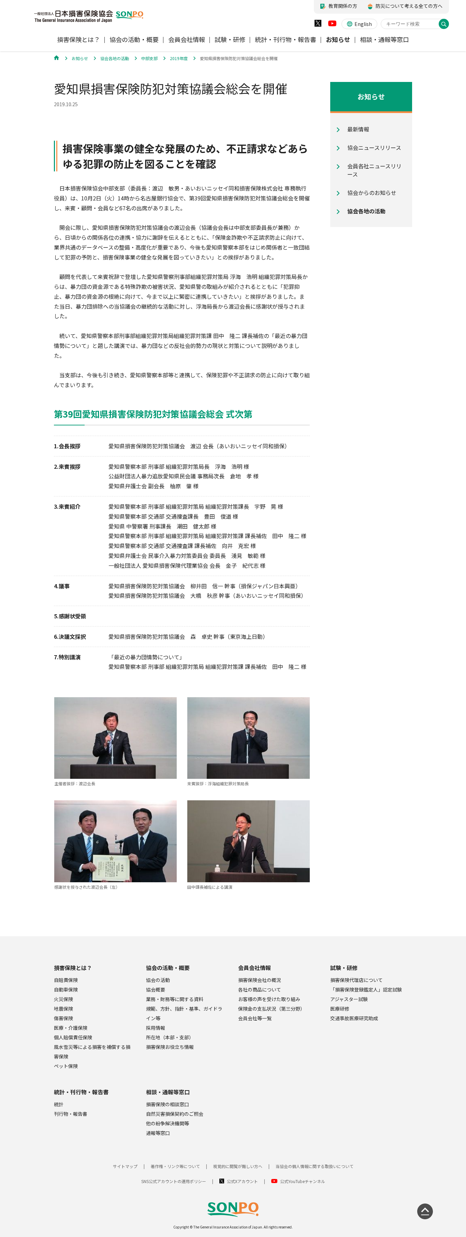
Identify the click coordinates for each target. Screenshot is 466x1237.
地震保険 (63, 1008)
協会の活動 (158, 979)
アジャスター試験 (349, 999)
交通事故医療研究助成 (354, 1018)
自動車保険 (66, 989)
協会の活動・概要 (168, 968)
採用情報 (155, 1027)
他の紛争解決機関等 (167, 1123)
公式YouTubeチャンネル (302, 1181)
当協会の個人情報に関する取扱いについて (314, 1166)
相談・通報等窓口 (168, 1092)
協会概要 (155, 989)
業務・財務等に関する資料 (174, 999)
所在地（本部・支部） (170, 1037)
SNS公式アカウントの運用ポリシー (173, 1181)
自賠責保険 (66, 979)
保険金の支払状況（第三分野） (271, 1008)
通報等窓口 (158, 1132)
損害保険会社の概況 (259, 979)
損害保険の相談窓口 (167, 1104)
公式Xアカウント (242, 1181)
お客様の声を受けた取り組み (269, 999)
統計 (58, 1104)
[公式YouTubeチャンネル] (332, 25)
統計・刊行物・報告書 (81, 1092)
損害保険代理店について (356, 979)
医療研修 (339, 1008)
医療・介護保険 (70, 1027)
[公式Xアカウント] (318, 25)
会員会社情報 (254, 968)
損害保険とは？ (73, 968)
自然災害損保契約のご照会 (174, 1113)
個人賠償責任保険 (73, 1037)
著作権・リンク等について (175, 1166)
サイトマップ (125, 1166)
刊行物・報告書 (70, 1113)
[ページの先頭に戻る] (425, 1211)
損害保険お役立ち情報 (170, 1046)
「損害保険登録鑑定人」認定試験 (366, 989)
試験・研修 (344, 968)
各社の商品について (259, 989)
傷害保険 (63, 1018)
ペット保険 (66, 1066)
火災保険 (63, 999)
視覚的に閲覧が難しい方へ (237, 1166)
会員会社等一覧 (255, 1018)
